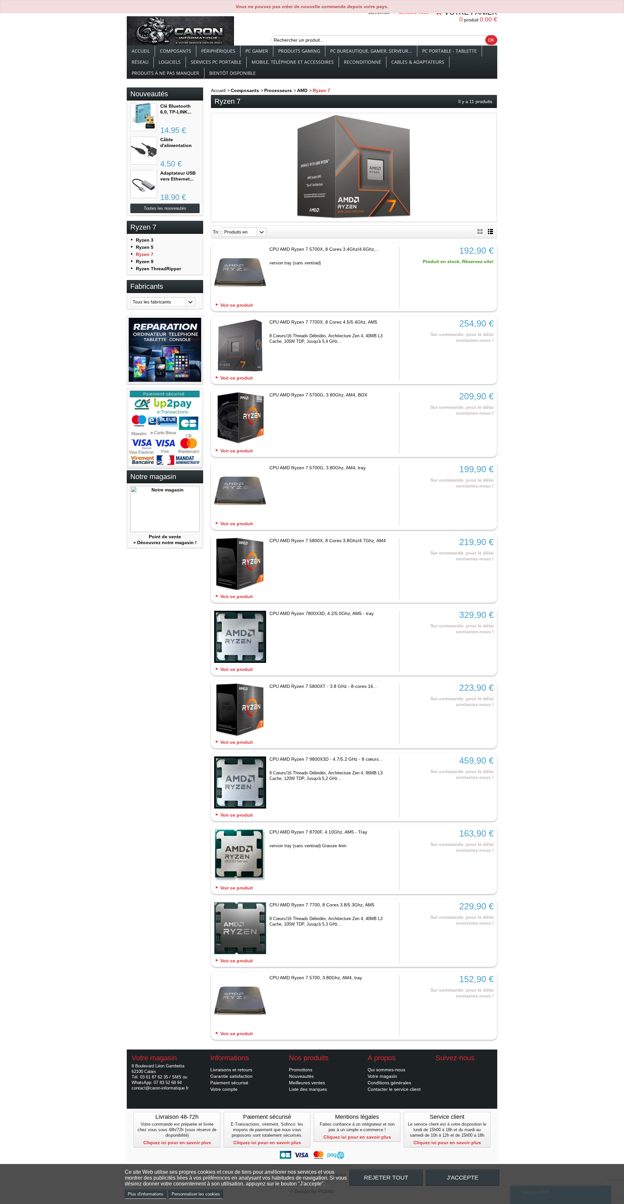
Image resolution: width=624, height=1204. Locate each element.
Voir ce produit (236, 305)
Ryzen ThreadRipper (158, 268)
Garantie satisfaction (231, 1076)
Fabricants (146, 286)
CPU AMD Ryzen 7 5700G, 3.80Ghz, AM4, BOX (318, 394)
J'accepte (462, 1177)
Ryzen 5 (144, 247)
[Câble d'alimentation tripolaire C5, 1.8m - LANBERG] (143, 151)
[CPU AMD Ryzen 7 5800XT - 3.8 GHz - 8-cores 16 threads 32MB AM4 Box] (240, 710)
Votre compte (224, 1089)
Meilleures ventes (307, 1082)
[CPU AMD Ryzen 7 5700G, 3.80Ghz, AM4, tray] (240, 491)
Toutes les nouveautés (165, 208)
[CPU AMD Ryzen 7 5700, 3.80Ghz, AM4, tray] (240, 1001)
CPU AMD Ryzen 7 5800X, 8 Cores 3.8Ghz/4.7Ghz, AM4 (327, 540)
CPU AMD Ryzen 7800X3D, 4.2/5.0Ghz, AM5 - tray (321, 613)
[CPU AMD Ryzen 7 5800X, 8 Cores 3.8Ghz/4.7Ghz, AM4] (240, 564)
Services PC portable (216, 62)
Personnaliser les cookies (196, 1194)
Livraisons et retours (231, 1069)
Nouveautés (149, 94)
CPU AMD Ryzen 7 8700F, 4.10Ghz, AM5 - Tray (318, 832)
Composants (175, 51)
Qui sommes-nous (386, 1069)
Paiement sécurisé (229, 1082)
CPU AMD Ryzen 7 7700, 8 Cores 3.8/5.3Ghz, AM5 (321, 904)
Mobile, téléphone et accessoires (293, 62)
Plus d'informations (145, 1194)
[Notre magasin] (165, 509)
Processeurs (278, 90)
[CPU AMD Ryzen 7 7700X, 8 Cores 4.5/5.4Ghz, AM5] (240, 346)
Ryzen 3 (144, 240)
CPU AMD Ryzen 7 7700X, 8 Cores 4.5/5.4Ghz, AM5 (323, 322)
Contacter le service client (394, 1089)
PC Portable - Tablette (449, 51)
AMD (302, 90)
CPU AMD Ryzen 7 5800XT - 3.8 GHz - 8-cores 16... (323, 686)
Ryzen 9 (144, 261)
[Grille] (480, 231)
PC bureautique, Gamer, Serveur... (371, 51)
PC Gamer (256, 51)
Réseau (140, 62)
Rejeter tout (386, 1177)
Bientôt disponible (232, 73)
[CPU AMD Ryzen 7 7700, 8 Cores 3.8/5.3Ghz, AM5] (240, 929)
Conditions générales (389, 1082)
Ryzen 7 (144, 254)
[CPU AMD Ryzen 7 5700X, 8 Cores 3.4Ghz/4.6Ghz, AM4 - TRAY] (240, 273)
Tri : (217, 231)
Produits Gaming (299, 51)
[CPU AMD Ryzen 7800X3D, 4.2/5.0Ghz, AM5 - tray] (240, 637)
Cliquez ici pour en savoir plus (177, 1142)
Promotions (300, 1069)
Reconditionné (362, 62)
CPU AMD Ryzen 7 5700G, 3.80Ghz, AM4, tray (317, 467)
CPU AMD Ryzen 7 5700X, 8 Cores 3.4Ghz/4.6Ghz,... (324, 249)
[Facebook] (440, 1067)
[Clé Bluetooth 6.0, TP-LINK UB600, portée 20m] (143, 117)
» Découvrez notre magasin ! (165, 542)
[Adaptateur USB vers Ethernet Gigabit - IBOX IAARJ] (143, 184)
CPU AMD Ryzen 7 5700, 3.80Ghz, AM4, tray (315, 977)
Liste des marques (308, 1089)
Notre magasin (153, 477)
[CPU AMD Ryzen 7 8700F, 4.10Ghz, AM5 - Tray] (240, 856)
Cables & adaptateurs (417, 62)
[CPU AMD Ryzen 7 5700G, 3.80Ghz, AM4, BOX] (240, 419)
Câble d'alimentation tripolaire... (176, 145)
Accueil (141, 51)
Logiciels (170, 62)
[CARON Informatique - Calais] (180, 31)
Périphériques (218, 51)
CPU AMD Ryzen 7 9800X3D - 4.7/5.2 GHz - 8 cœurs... (326, 759)
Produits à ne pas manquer (165, 73)
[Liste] (490, 231)
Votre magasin (382, 1076)
